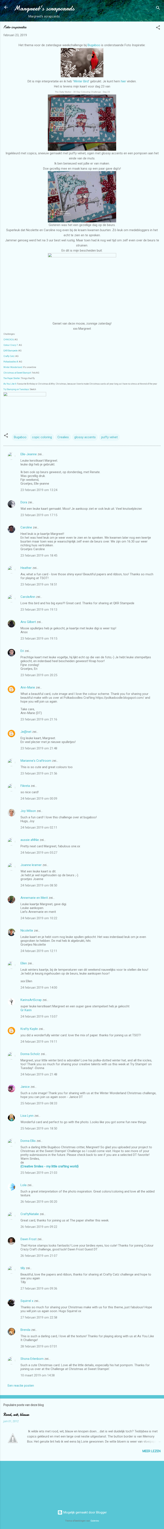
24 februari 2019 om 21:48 (38, 1074)
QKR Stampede (10, 350)
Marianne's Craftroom (35, 761)
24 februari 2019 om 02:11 (38, 827)
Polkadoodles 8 (10, 362)
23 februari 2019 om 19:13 (38, 609)
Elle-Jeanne (28, 454)
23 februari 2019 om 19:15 (38, 638)
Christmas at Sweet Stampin (17, 373)
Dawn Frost (28, 1239)
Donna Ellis (28, 1141)
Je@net (25, 732)
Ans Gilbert (28, 622)
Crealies (63, 437)
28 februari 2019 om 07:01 (38, 1346)
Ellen (23, 963)
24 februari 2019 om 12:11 (38, 951)
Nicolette (26, 930)
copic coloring (42, 437)
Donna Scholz (30, 1054)
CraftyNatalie (29, 1214)
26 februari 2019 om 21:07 (38, 1256)
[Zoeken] (158, 8)
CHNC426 (8, 339)
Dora (23, 502)
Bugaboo (94, 45)
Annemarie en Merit (34, 898)
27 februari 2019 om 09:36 (38, 1288)
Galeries (95, 1520)
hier (124, 81)
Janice (25, 1087)
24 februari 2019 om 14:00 (38, 987)
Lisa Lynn (27, 1116)
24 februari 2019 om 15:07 (38, 1016)
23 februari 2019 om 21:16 (38, 719)
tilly (22, 1268)
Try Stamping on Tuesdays (16, 389)
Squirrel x (26, 1301)
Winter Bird (81, 81)
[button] (158, 28)
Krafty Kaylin (29, 1029)
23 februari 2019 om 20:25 (38, 675)
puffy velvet (109, 437)
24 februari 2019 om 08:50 (38, 885)
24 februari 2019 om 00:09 (38, 798)
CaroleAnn (27, 597)
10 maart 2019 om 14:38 (37, 1375)
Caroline (26, 527)
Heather (26, 568)
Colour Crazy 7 (10, 345)
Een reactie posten (21, 1385)
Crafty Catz (9, 356)
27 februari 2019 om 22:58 (38, 1317)
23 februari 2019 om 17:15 (38, 515)
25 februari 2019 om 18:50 (38, 1128)
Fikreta (25, 786)
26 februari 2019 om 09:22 (38, 1227)
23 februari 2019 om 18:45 (38, 555)
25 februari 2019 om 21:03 (38, 1173)
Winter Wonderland (12, 367)
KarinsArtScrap (31, 1000)
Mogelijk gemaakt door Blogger (85, 1512)
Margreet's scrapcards (44, 8)
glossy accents (85, 437)
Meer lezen (151, 1451)
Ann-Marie (27, 687)
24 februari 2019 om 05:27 (38, 853)
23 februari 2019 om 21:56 (38, 773)
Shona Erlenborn (32, 1359)
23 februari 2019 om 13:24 (38, 490)
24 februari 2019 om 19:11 (38, 1042)
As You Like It (9, 384)
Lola (23, 1185)
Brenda (25, 1330)
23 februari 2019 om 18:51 (38, 584)
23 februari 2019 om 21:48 (38, 748)
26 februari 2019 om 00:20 (38, 1202)
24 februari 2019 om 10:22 (38, 918)
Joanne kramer (31, 865)
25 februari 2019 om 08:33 (38, 1103)
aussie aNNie (29, 840)
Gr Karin (26, 1010)
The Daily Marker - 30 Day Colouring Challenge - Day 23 (82, 92)
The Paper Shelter (11, 378)
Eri (22, 651)
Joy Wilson (28, 811)
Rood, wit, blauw (16, 1414)
